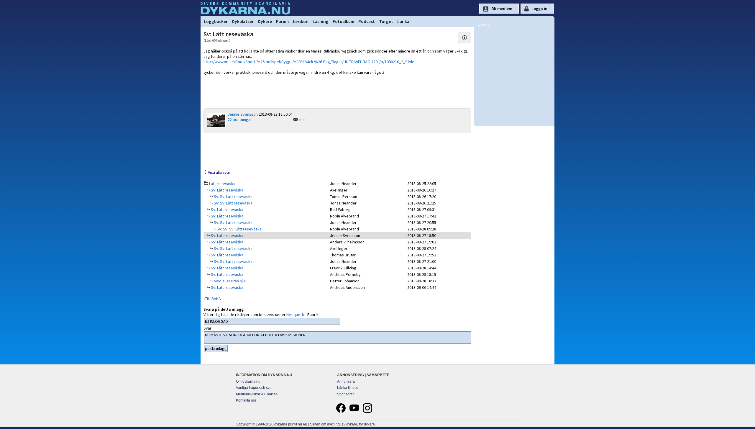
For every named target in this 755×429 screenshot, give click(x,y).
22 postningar (240, 119)
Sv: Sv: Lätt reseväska (232, 196)
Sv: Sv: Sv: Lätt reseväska (239, 229)
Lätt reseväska (222, 183)
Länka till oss (347, 388)
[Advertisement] (337, 151)
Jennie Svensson (243, 114)
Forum (282, 21)
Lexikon (300, 21)
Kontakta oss (246, 400)
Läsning (321, 21)
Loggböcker (216, 21)
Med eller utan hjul (229, 281)
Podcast (366, 21)
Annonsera (346, 381)
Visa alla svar (219, 172)
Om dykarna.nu (248, 381)
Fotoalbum (343, 21)
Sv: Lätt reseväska (226, 190)
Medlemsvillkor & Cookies (257, 394)
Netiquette (296, 314)
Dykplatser (243, 21)
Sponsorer (345, 394)
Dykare (265, 21)
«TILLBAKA (212, 298)
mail (302, 119)
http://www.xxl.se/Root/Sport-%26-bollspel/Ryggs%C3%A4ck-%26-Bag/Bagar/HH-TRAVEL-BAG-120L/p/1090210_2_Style (308, 61)
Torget (386, 21)
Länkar (404, 21)
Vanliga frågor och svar (254, 388)
